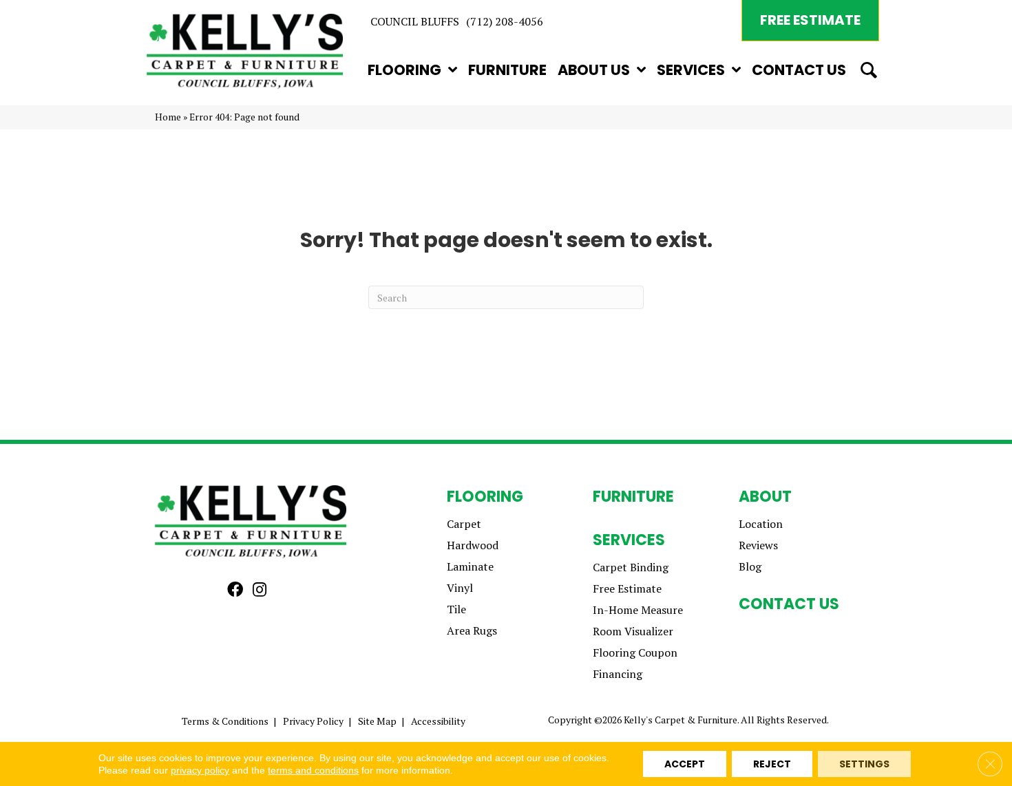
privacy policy (200, 770)
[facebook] (235, 590)
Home (168, 117)
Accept (684, 764)
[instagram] (259, 590)
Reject (772, 764)
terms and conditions (313, 770)
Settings (864, 764)
